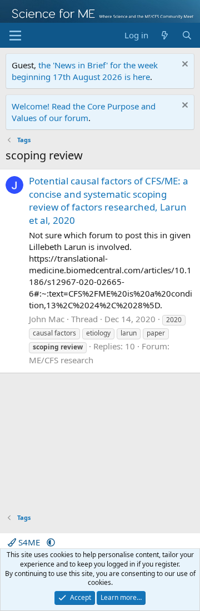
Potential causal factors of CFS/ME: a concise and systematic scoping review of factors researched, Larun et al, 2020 (108, 200)
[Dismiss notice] (183, 65)
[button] (50, 542)
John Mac (46, 318)
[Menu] (15, 35)
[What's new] (165, 35)
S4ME (29, 542)
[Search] (187, 35)
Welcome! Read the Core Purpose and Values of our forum (84, 112)
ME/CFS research (61, 359)
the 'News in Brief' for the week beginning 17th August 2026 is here (85, 70)
